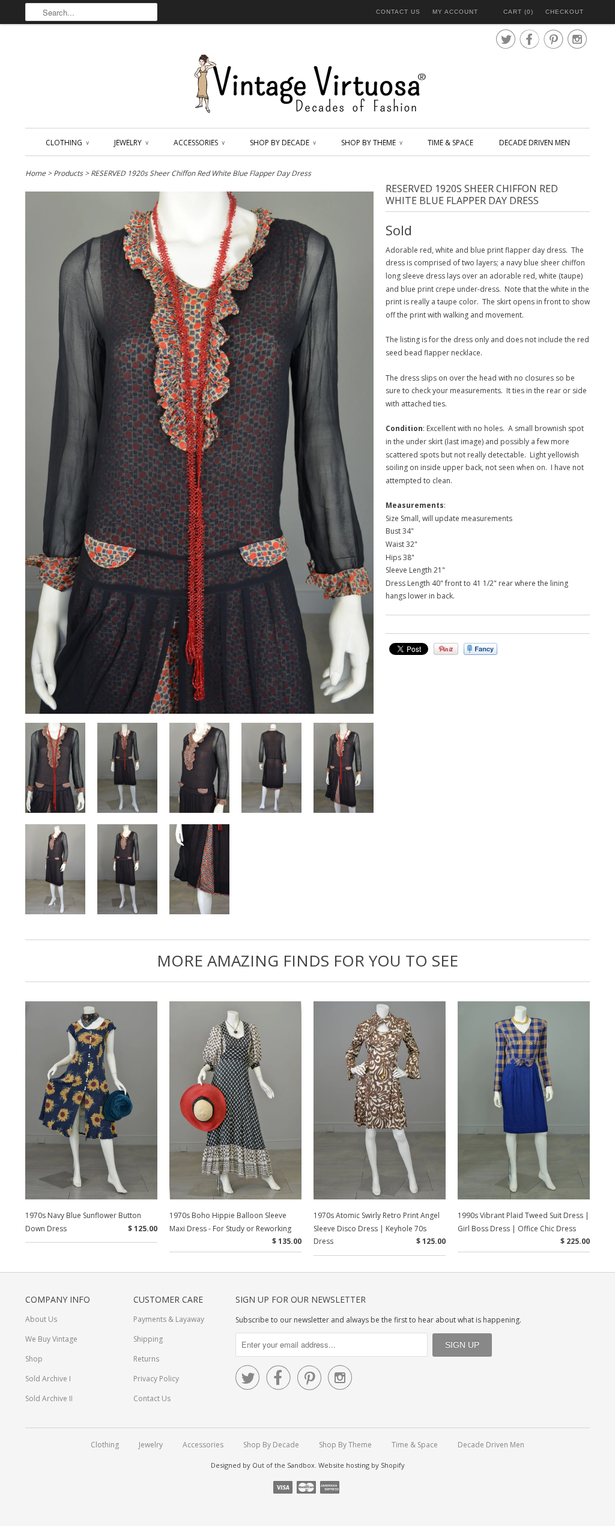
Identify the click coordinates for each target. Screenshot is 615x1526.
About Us (41, 1319)
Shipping (148, 1339)
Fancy (480, 649)
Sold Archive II (49, 1398)
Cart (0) (518, 11)
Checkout (564, 11)
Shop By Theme (371, 142)
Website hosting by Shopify (361, 1465)
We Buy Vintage (51, 1339)
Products (68, 173)
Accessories (199, 142)
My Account (455, 11)
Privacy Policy (156, 1379)
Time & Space (450, 142)
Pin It (446, 649)
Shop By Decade (282, 142)
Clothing (67, 142)
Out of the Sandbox (283, 1465)
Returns (146, 1359)
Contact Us (398, 11)
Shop (34, 1359)
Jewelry (131, 142)
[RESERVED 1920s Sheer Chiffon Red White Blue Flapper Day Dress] (55, 770)
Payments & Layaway (168, 1319)
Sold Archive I (48, 1379)
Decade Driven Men (534, 142)
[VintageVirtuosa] (307, 84)
